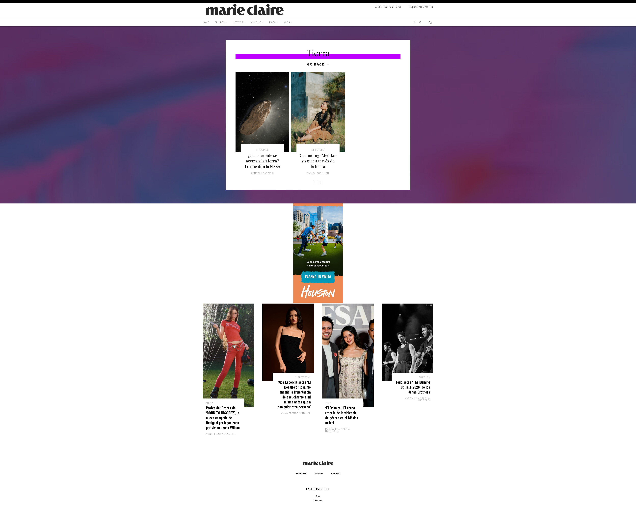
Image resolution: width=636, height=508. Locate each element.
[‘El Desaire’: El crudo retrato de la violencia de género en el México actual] (348, 355)
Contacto (335, 473)
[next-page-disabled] (320, 183)
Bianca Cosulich (318, 173)
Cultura (424, 377)
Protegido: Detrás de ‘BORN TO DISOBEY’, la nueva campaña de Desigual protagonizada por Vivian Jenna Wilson (223, 417)
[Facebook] (414, 22)
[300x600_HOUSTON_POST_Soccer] (318, 301)
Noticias (319, 473)
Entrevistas (302, 377)
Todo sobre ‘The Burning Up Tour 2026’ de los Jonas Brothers (413, 387)
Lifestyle (262, 150)
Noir (318, 496)
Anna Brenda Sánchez (221, 434)
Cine (328, 403)
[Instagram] (419, 22)
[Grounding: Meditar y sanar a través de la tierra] (318, 112)
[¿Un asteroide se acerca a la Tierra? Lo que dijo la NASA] (262, 112)
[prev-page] (315, 183)
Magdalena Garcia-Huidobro (338, 430)
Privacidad (301, 473)
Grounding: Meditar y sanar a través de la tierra (318, 161)
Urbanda (318, 500)
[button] (430, 22)
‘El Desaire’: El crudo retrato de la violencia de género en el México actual (341, 415)
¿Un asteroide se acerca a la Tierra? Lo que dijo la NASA (262, 161)
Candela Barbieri (262, 173)
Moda (209, 403)
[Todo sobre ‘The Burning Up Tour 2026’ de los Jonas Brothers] (407, 342)
